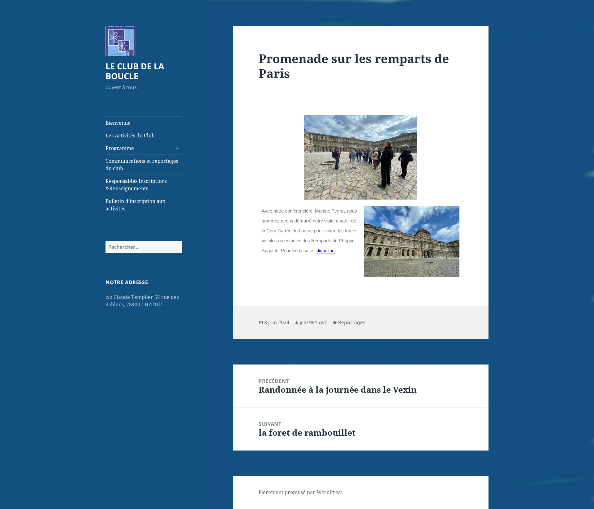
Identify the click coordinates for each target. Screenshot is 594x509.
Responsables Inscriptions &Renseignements (136, 185)
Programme (119, 148)
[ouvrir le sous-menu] (177, 148)
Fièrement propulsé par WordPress (300, 492)
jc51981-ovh (314, 322)
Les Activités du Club (130, 135)
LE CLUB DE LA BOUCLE (134, 71)
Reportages (351, 322)
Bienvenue (118, 122)
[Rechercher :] (143, 247)
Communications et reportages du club (141, 164)
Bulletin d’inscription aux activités (135, 205)
